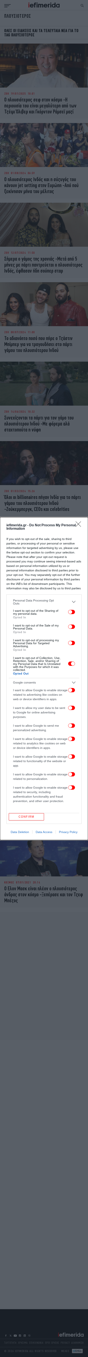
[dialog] (44, 678)
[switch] (71, 612)
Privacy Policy (68, 832)
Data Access (44, 832)
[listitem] (44, 602)
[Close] (80, 525)
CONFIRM (26, 816)
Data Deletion (20, 832)
